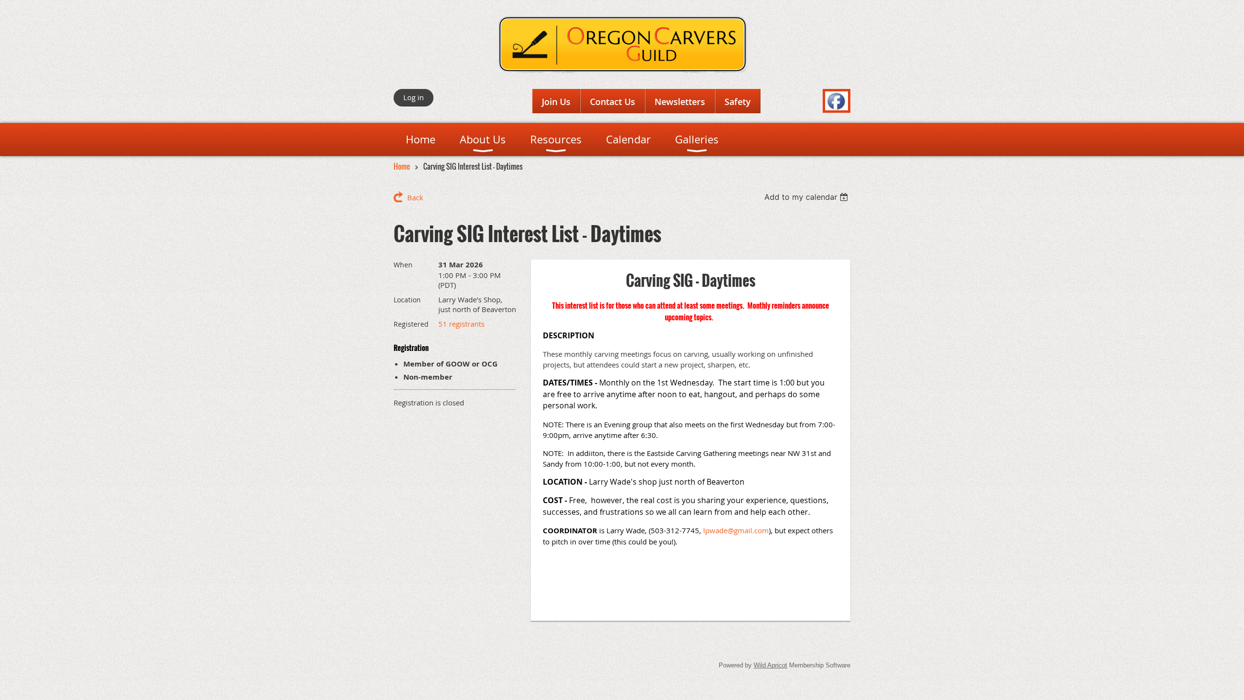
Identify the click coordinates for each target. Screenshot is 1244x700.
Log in (413, 97)
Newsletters (680, 101)
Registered (411, 324)
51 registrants (461, 324)
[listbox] (807, 197)
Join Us (556, 101)
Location (407, 299)
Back (415, 197)
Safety (738, 101)
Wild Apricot (770, 665)
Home (402, 166)
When (403, 264)
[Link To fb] (836, 107)
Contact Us (612, 101)
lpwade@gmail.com (736, 530)
